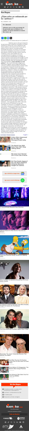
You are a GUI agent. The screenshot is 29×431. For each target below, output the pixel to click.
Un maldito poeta (8, 394)
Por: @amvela (4, 43)
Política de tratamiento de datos (14, 411)
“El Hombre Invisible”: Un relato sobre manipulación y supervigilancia (13, 389)
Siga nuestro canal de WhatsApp (12, 180)
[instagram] (10, 7)
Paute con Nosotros (14, 414)
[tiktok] (8, 7)
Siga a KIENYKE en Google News (12, 173)
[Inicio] (13, 3)
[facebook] (23, 7)
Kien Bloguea (5, 12)
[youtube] (19, 7)
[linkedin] (16, 7)
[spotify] (5, 7)
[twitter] (13, 7)
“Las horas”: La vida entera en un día (12, 392)
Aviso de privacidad (14, 409)
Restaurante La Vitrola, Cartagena (12, 397)
